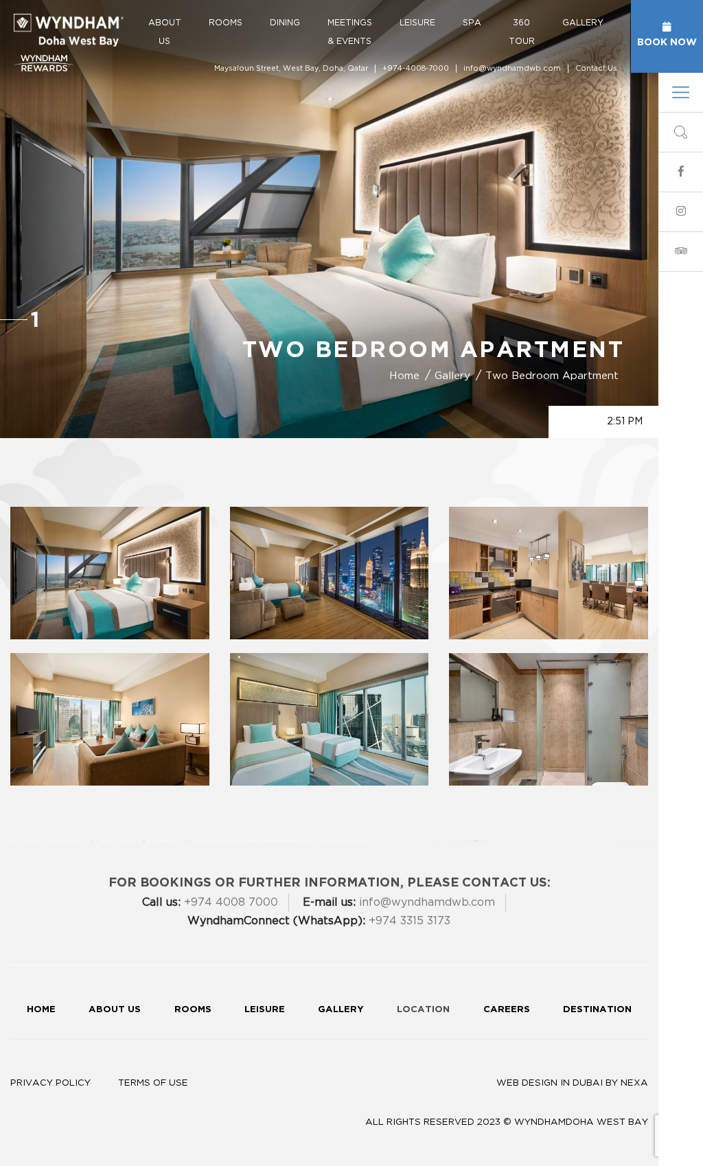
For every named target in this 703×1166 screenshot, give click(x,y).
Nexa (634, 1083)
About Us (164, 32)
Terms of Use (153, 1083)
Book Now (667, 41)
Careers (506, 1009)
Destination (597, 1009)
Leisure (417, 23)
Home (41, 1009)
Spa (472, 23)
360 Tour (522, 32)
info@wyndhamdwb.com (512, 68)
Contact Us (596, 68)
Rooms (225, 23)
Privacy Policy (50, 1083)
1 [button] (35, 319)
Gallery (582, 23)
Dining (285, 23)
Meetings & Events (349, 32)
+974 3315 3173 (318, 920)
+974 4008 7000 (210, 902)
